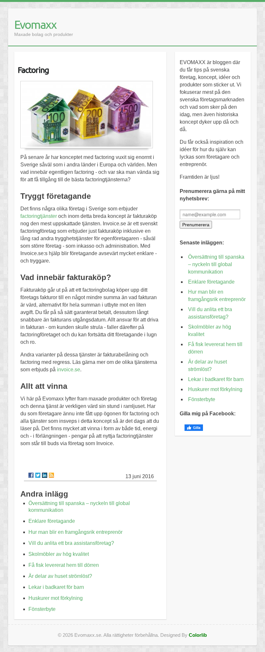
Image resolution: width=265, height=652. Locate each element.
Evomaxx (35, 24)
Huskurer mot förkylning (55, 598)
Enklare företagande (51, 521)
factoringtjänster (38, 216)
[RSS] (51, 475)
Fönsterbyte (42, 609)
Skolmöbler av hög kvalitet (58, 554)
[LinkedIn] (44, 475)
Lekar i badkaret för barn (56, 587)
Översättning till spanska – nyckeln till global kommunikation (216, 264)
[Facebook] (31, 475)
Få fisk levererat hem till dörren (63, 565)
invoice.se (68, 369)
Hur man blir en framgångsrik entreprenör (75, 532)
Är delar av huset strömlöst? (60, 576)
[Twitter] (37, 475)
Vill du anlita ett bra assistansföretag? (71, 543)
